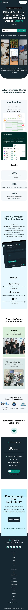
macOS (14, 590)
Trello (14, 557)
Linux (14, 596)
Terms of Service (14, 584)
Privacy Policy (14, 581)
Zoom (14, 565)
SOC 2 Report (14, 575)
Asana (14, 554)
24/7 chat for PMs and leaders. (14, 602)
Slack (14, 563)
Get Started (23, 2)
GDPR (14, 572)
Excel (14, 560)
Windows (14, 593)
